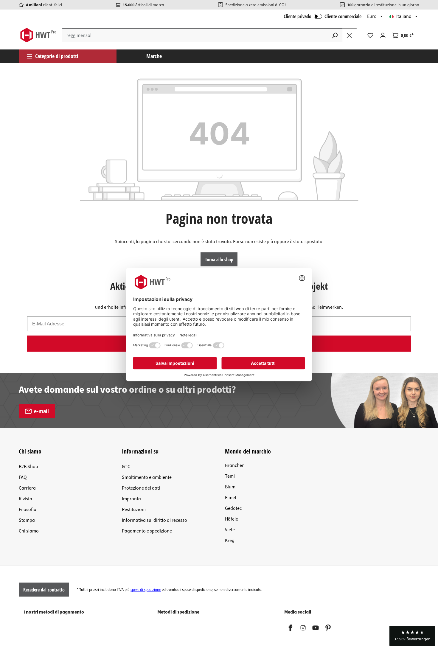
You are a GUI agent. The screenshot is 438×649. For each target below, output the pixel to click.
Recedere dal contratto (44, 589)
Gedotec (233, 508)
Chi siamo (29, 531)
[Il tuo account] (383, 35)
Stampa (27, 520)
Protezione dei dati (141, 488)
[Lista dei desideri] (370, 35)
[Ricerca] (334, 35)
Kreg (229, 540)
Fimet (230, 497)
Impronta (131, 499)
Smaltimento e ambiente (147, 477)
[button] (412, 636)
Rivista (25, 499)
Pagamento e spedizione (147, 531)
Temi (230, 476)
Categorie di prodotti (56, 56)
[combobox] (195, 35)
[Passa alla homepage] (38, 35)
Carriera (27, 488)
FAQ (23, 477)
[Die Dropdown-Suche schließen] (349, 35)
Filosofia (27, 509)
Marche (154, 56)
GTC (126, 466)
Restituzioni (134, 509)
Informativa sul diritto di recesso (154, 520)
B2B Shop (28, 466)
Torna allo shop (219, 259)
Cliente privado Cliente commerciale (322, 16)
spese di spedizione (146, 589)
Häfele (231, 519)
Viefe (230, 530)
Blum (230, 487)
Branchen (235, 465)
